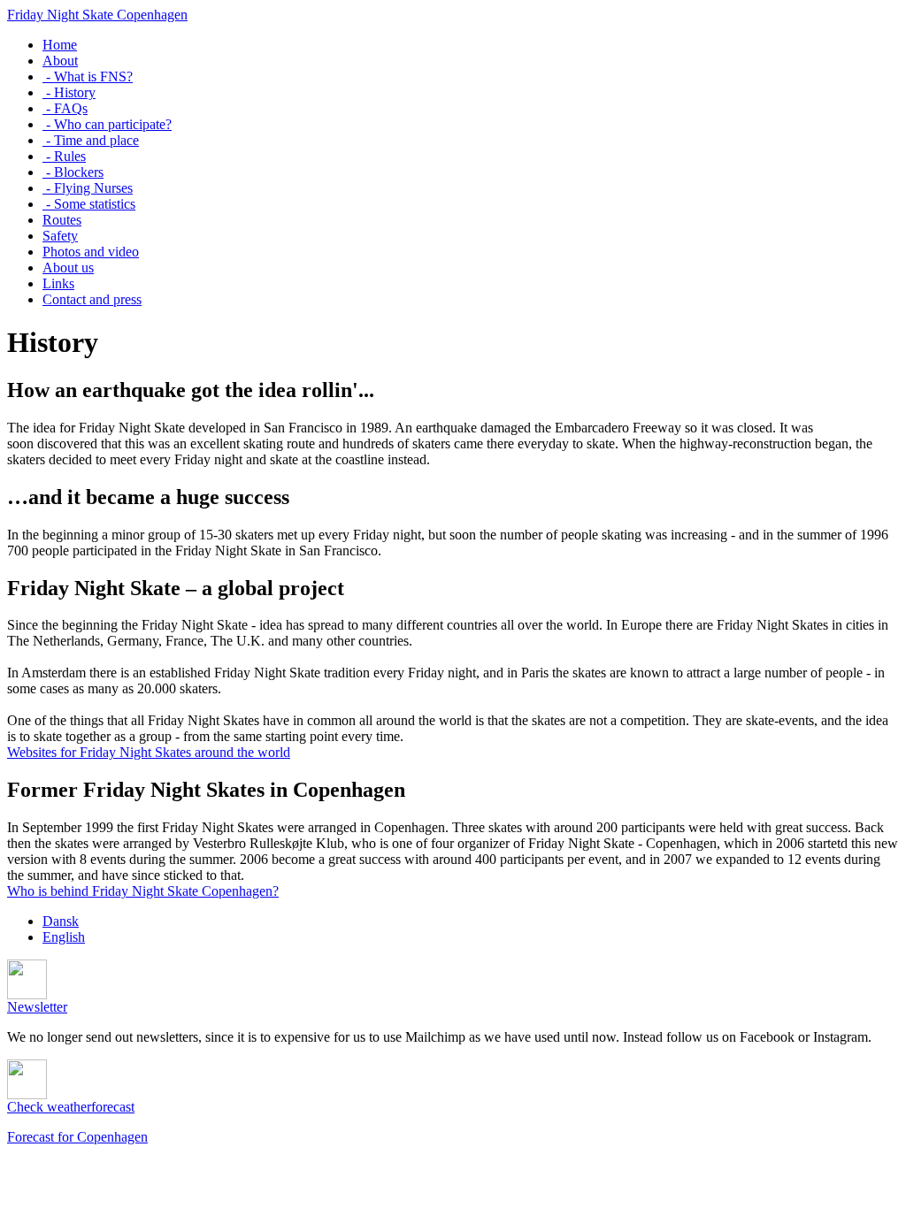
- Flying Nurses (87, 187)
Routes (61, 219)
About (60, 60)
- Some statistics (88, 203)
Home (59, 44)
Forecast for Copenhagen (77, 1136)
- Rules (64, 156)
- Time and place (90, 140)
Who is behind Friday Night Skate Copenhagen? (143, 890)
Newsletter (37, 1006)
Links (58, 283)
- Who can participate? (107, 124)
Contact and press (92, 299)
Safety (60, 235)
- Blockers (73, 172)
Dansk (60, 921)
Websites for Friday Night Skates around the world (148, 752)
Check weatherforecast (70, 1106)
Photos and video (90, 251)
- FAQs (65, 108)
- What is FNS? (87, 76)
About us (68, 267)
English (63, 936)
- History (69, 92)
